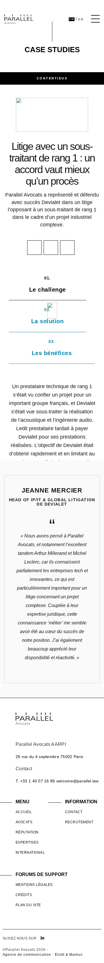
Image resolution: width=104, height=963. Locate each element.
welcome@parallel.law (77, 781)
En (80, 19)
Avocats (24, 822)
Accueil (24, 812)
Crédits (24, 895)
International (30, 853)
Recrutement (79, 822)
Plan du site (28, 905)
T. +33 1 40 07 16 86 (35, 781)
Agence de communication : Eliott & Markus (43, 955)
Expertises (27, 842)
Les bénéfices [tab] (52, 347)
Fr (71, 19)
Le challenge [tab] (47, 284)
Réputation (27, 832)
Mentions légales (34, 885)
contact (73, 812)
